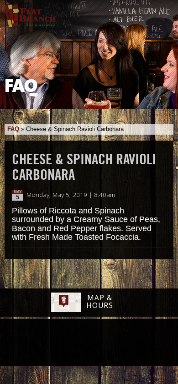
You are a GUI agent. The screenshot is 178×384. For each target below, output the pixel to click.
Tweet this (151, 195)
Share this (160, 195)
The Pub (54, 343)
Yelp (112, 343)
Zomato (146, 343)
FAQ (13, 129)
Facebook (30, 343)
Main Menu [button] (163, 12)
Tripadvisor (79, 342)
